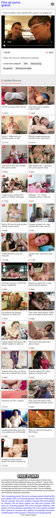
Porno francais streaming (21, 508)
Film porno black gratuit (44, 499)
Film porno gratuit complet (43, 508)
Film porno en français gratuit (39, 513)
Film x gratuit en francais (11, 510)
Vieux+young (36, 64)
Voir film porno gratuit (40, 503)
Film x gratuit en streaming (34, 510)
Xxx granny (8, 68)
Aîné (25, 64)
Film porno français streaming (37, 506)
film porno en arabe (23, 68)
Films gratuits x (20, 513)
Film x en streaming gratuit (24, 499)
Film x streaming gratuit (10, 496)
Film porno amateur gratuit (32, 496)
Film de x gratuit (8, 501)
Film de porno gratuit (21, 503)
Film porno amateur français (27, 501)
